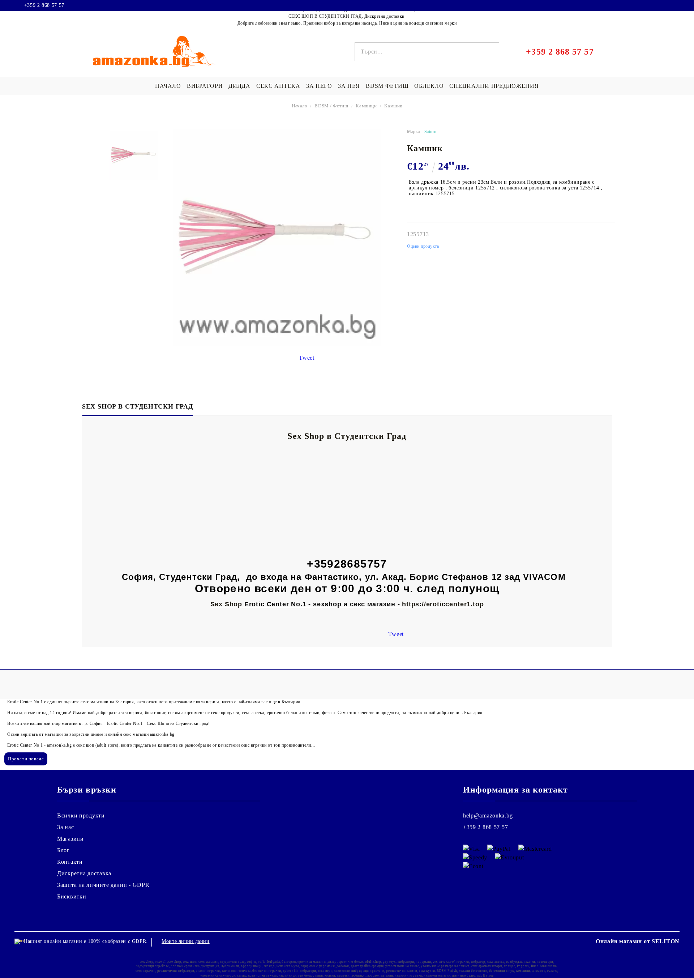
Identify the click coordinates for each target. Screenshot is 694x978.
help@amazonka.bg (488, 815)
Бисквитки (71, 896)
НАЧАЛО (168, 86)
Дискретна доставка (84, 873)
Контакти (70, 862)
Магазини (70, 839)
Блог (63, 850)
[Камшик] (134, 155)
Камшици (366, 105)
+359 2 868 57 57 (44, 5)
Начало (300, 105)
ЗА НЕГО (319, 86)
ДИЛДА (239, 86)
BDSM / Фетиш (331, 105)
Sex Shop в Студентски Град (137, 406)
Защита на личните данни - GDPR (103, 885)
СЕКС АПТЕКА (278, 86)
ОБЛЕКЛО (429, 86)
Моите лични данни (186, 941)
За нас (65, 827)
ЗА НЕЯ (349, 86)
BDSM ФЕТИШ (387, 86)
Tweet (306, 358)
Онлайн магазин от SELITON (638, 941)
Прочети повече (26, 758)
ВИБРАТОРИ (205, 86)
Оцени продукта (423, 246)
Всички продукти (81, 815)
